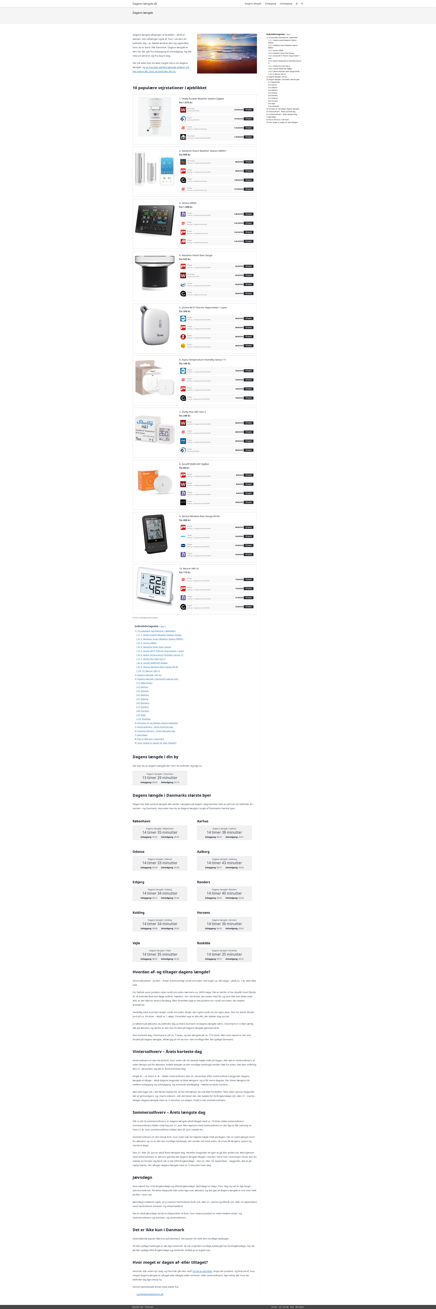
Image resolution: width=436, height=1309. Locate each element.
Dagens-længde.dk (145, 3)
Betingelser (300, 1307)
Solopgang (270, 3)
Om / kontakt (284, 1307)
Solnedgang (286, 3)
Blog (292, 1307)
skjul (163, 626)
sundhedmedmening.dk (150, 1294)
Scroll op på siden (202, 1271)
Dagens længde (253, 3)
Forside (274, 1307)
